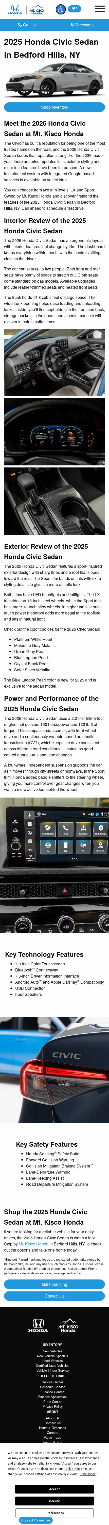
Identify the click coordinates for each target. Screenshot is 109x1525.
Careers (52, 1432)
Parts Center (52, 1401)
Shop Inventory (54, 107)
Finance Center (53, 1391)
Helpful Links (53, 1376)
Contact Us (55, 1296)
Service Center (52, 1382)
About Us (52, 1418)
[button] (61, 9)
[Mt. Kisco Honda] (27, 9)
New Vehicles (52, 1351)
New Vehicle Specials (52, 1355)
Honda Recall (52, 1442)
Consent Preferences (35, 1520)
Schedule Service (52, 1386)
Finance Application (52, 1396)
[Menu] (100, 9)
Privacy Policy (53, 1406)
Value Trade (52, 1437)
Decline (54, 1501)
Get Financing (54, 1284)
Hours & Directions (52, 1427)
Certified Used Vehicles (52, 1365)
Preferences (54, 1513)
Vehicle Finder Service (53, 1370)
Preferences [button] (88, 1474)
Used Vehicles (52, 1360)
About (52, 1412)
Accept (54, 1489)
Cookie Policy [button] (73, 1469)
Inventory (52, 1344)
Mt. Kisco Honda (33, 1244)
